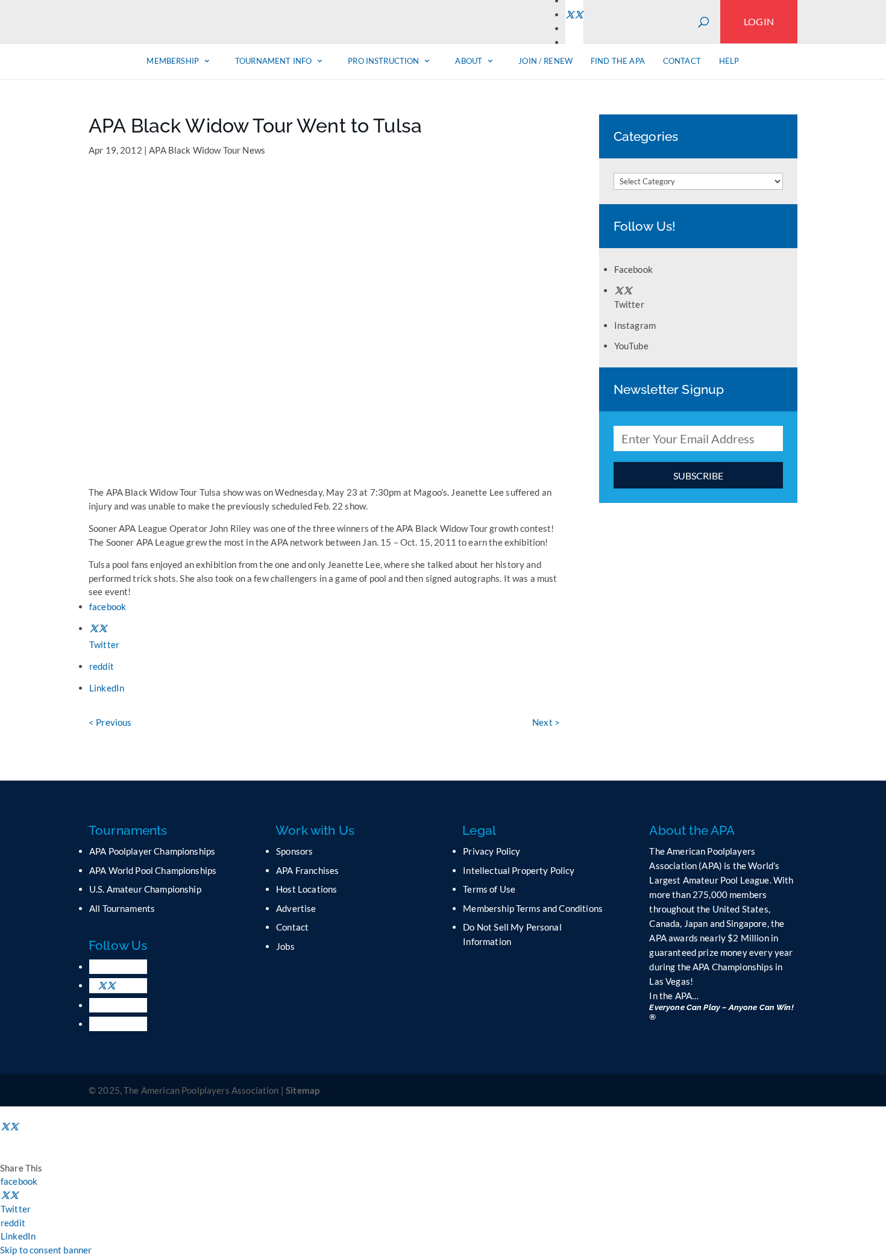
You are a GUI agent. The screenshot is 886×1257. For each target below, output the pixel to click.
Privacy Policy (491, 851)
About (468, 61)
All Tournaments (122, 908)
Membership (172, 61)
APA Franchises (307, 870)
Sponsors (294, 851)
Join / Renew (545, 61)
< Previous (110, 722)
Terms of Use (489, 889)
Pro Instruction (383, 61)
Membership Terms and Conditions (533, 908)
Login (759, 21)
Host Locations (306, 889)
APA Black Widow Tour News (207, 150)
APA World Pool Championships (152, 870)
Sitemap (302, 1090)
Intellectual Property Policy (518, 870)
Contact (682, 61)
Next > (546, 722)
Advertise (296, 908)
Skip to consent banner (46, 1249)
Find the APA (618, 61)
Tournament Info (273, 61)
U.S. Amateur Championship (145, 889)
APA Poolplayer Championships (152, 851)
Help (729, 61)
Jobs (285, 946)
